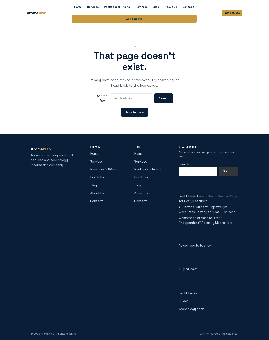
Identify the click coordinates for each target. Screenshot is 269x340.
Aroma (36, 12)
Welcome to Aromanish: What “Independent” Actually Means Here (206, 220)
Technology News (192, 309)
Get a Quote (134, 18)
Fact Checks (188, 293)
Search (164, 98)
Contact (188, 7)
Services (93, 7)
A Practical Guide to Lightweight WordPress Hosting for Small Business (207, 209)
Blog (156, 7)
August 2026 (188, 269)
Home (78, 7)
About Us (171, 7)
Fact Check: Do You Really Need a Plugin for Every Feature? (208, 198)
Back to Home (134, 112)
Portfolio (142, 7)
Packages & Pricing (117, 7)
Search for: (102, 98)
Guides (184, 301)
